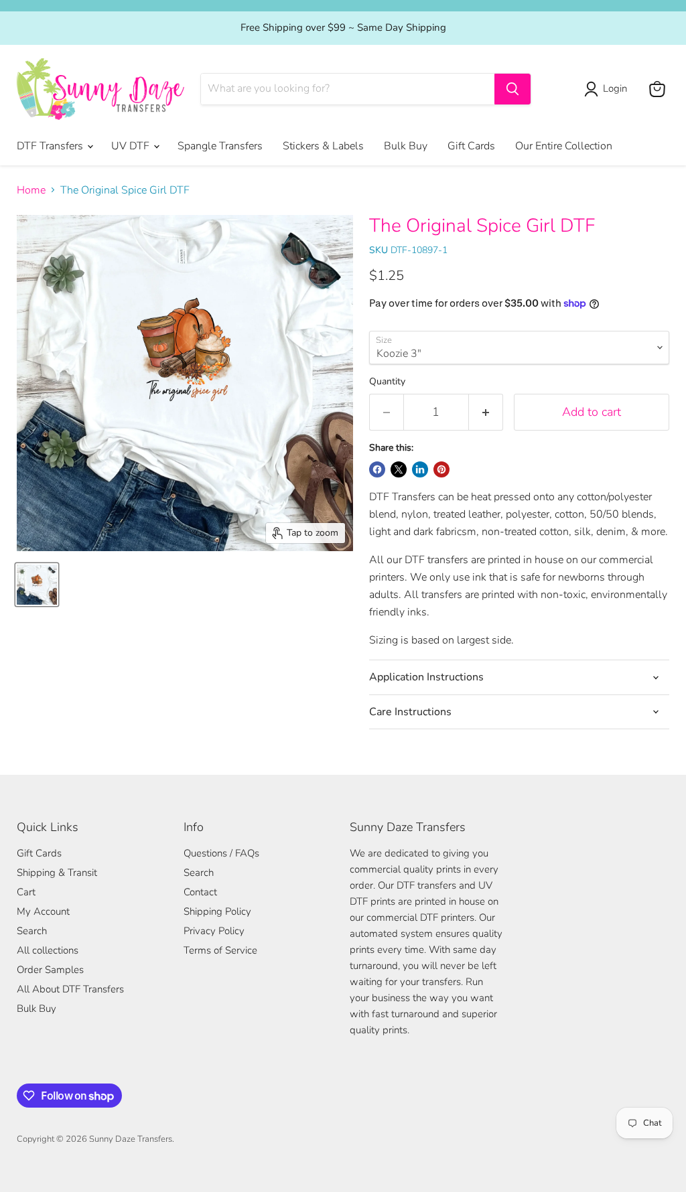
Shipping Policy (217, 911)
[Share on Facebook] (377, 469)
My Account (43, 911)
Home (31, 190)
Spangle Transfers (220, 146)
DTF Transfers (51, 146)
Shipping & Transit (57, 872)
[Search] (512, 89)
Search (32, 931)
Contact (200, 892)
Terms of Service (220, 950)
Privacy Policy (214, 931)
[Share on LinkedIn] (420, 469)
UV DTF (131, 146)
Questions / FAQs (221, 853)
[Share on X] (399, 469)
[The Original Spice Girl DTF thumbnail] (36, 584)
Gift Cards (471, 146)
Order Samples (50, 969)
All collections (47, 950)
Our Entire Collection (563, 146)
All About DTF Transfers (70, 989)
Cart (26, 892)
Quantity (387, 381)
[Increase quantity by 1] (486, 412)
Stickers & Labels (323, 146)
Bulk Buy (405, 146)
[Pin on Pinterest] (441, 469)
